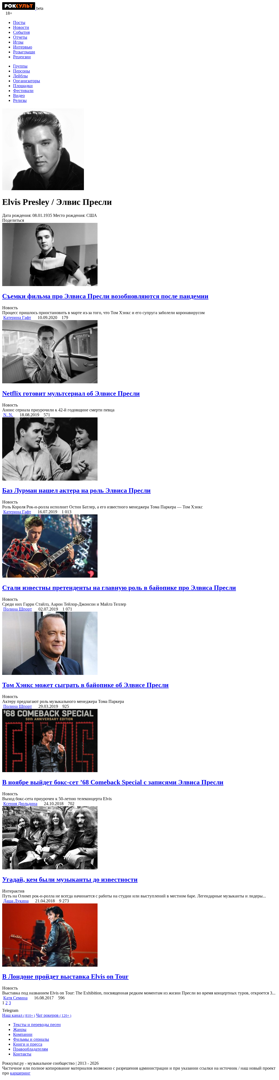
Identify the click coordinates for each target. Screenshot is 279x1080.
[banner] (19, 8)
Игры (18, 42)
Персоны (21, 71)
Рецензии (22, 56)
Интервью (22, 47)
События (21, 32)
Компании (22, 1034)
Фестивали (23, 90)
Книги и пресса (27, 1044)
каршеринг (20, 1073)
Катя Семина (15, 998)
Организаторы (26, 80)
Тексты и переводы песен (37, 1024)
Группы (20, 66)
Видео (19, 95)
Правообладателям (30, 1049)
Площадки (23, 85)
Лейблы (20, 76)
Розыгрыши (24, 52)
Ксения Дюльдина (20, 803)
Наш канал (18, 1015)
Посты (19, 22)
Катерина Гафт (17, 317)
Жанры (19, 1029)
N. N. (8, 414)
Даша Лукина (16, 901)
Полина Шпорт (17, 609)
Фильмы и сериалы (31, 1039)
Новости (21, 27)
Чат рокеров (53, 1015)
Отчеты (20, 37)
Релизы (20, 100)
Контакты (22, 1054)
